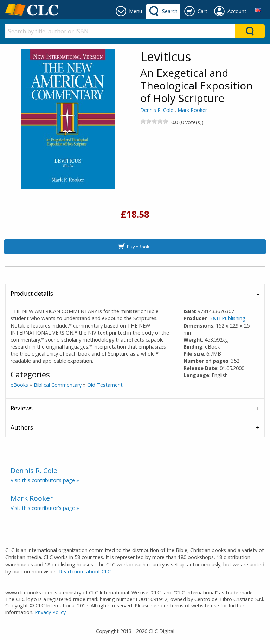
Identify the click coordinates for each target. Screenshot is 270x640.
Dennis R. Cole (156, 110)
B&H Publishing (227, 318)
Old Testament (105, 385)
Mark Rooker (192, 110)
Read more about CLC (85, 571)
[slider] (154, 121)
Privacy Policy (50, 612)
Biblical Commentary (58, 385)
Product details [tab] (32, 293)
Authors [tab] (22, 427)
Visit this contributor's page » (45, 480)
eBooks (19, 385)
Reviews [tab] (22, 408)
